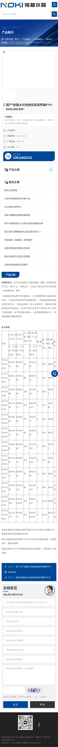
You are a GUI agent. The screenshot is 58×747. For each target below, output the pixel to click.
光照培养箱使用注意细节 (16, 265)
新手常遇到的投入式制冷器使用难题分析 (23, 223)
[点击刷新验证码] (34, 690)
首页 (17, 39)
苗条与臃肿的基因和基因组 (17, 215)
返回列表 (12, 572)
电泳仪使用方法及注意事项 (17, 256)
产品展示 (27, 39)
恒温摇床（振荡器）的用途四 (18, 240)
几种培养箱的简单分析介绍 (17, 198)
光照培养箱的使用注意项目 (17, 248)
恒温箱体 (38, 39)
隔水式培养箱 (10, 190)
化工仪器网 (15, 743)
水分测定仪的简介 (13, 207)
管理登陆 (25, 743)
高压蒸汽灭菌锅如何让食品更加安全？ (22, 231)
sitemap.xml (35, 743)
